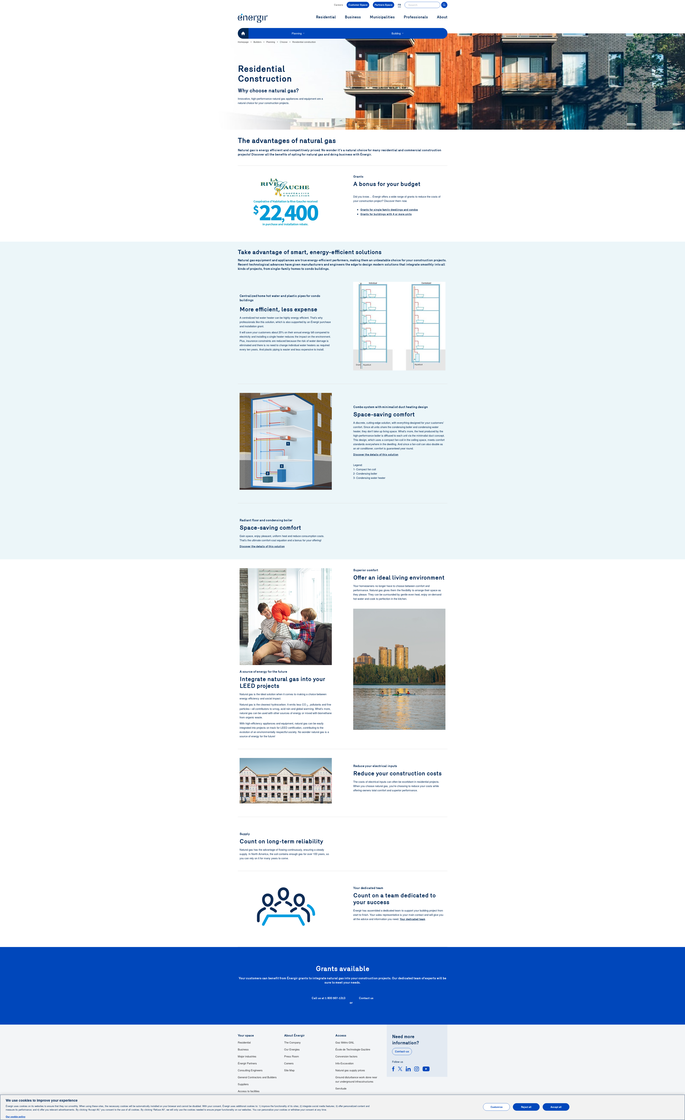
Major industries (247, 1056)
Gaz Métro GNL (344, 1042)
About (442, 17)
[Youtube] (426, 1069)
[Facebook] (393, 1069)
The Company (292, 1042)
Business (243, 1049)
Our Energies (292, 1049)
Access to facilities (249, 1091)
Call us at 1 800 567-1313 (328, 998)
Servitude (340, 1088)
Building (396, 33)
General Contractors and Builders (257, 1077)
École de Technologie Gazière (352, 1049)
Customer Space (357, 4)
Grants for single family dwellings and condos (389, 209)
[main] (342, 1107)
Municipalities (382, 17)
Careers (338, 4)
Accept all (556, 1107)
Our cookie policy (15, 1116)
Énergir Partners (247, 1063)
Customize (497, 1107)
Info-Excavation (344, 1063)
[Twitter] (400, 1069)
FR (399, 4)
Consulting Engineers (250, 1070)
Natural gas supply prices (350, 1070)
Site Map (289, 1070)
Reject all (526, 1107)
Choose (284, 42)
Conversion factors (346, 1056)
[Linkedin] (408, 1069)
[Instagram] (416, 1069)
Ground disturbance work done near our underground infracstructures (356, 1079)
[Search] (444, 5)
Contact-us (402, 1051)
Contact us (366, 998)
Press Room (291, 1056)
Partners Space (383, 4)
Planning (297, 33)
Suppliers (243, 1084)
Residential (244, 1042)
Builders (257, 42)
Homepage (243, 42)
